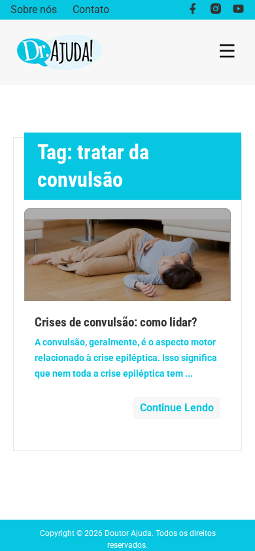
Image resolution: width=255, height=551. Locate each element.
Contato (91, 9)
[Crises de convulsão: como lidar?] (127, 254)
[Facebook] (192, 10)
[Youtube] (238, 10)
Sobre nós (33, 9)
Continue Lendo (177, 407)
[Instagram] (215, 10)
